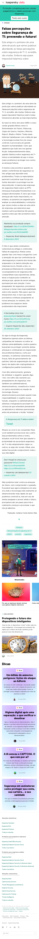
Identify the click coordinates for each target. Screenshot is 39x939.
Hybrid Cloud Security (8, 891)
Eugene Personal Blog (13, 923)
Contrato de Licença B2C (23, 909)
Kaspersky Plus (6, 826)
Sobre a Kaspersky (14, 916)
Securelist (4, 923)
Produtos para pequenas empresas (14, 837)
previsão (18, 534)
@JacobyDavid (10, 316)
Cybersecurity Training (9, 894)
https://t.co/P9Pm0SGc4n (15, 468)
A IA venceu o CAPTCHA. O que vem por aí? (19, 755)
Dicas (20, 670)
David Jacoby (10, 65)
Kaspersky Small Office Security (11, 841)
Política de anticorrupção (22, 908)
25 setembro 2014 (11, 329)
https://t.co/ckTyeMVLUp (19, 319)
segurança (27, 534)
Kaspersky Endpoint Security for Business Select (17, 863)
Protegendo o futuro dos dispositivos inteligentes (16, 620)
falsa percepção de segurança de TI (19, 531)
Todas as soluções (7, 832)
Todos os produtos (8, 848)
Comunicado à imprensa (20, 917)
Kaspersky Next (6, 857)
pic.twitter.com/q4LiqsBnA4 (15, 322)
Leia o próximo (8, 614)
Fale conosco (5, 916)
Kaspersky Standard (8, 823)
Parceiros (22, 916)
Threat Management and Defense (12, 885)
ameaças (7, 23)
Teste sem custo (19, 18)
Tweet (9, 423)
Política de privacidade (8, 908)
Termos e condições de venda (10, 911)
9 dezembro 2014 (11, 239)
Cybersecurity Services (9, 881)
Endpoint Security (7, 888)
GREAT (9, 534)
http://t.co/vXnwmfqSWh (14, 465)
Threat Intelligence (8, 897)
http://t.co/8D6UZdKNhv (24, 226)
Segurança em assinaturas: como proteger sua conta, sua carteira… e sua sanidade (19, 790)
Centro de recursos (7, 917)
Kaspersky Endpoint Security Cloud (13, 844)
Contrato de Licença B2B (9, 909)
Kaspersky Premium (8, 829)
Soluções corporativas (9, 874)
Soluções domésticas (9, 818)
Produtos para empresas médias (13, 852)
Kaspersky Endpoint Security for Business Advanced (18, 866)
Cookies (21, 911)
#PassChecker (19, 463)
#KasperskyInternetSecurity (15, 229)
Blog (27, 916)
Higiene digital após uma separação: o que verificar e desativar (20, 715)
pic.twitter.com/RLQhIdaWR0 (16, 232)
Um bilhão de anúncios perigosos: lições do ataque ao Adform (19, 678)
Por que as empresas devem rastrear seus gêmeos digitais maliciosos (14, 604)
